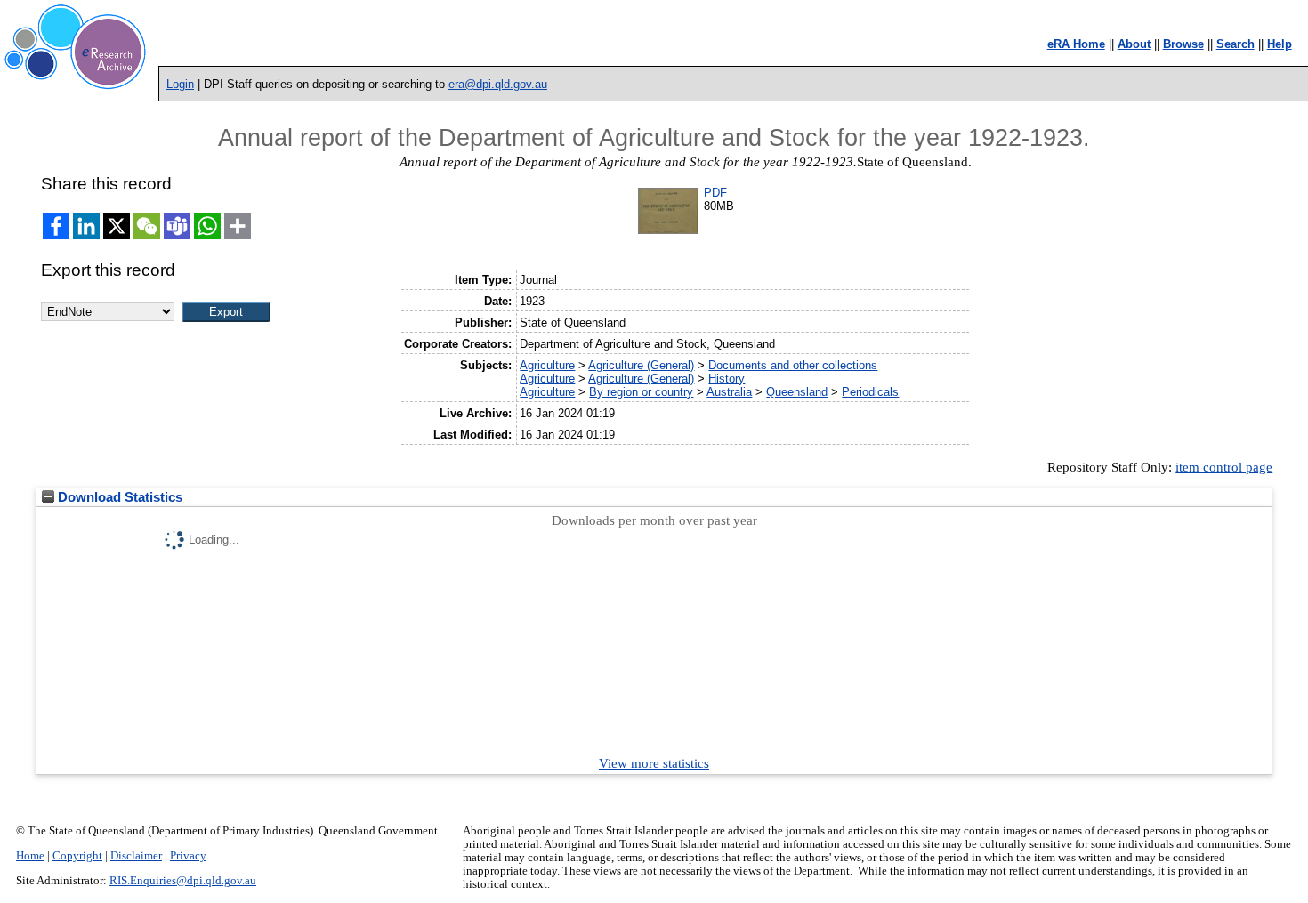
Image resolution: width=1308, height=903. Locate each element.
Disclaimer (136, 856)
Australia (729, 392)
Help (1279, 44)
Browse (1183, 44)
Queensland (797, 392)
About (1134, 44)
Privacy (188, 856)
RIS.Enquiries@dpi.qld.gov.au (182, 881)
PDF (715, 192)
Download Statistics (118, 497)
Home (30, 856)
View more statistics (654, 763)
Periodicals (870, 392)
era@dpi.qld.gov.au (497, 84)
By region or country (641, 392)
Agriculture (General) (641, 365)
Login (180, 84)
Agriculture (547, 365)
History (726, 378)
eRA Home (1076, 44)
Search (1235, 44)
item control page (1223, 467)
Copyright (77, 856)
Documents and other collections (792, 365)
